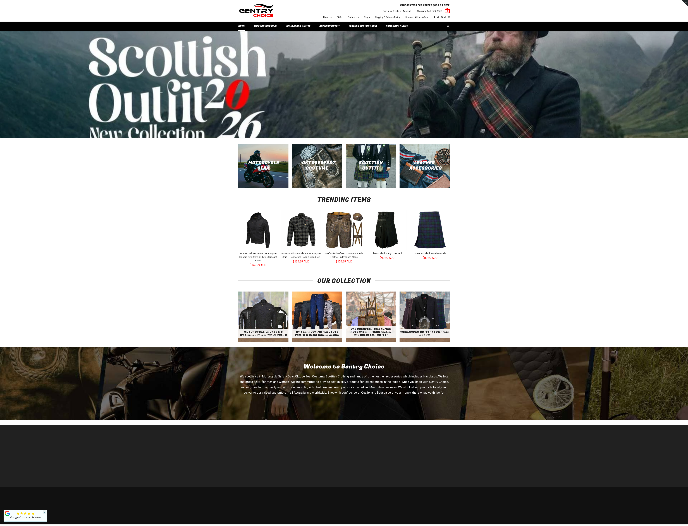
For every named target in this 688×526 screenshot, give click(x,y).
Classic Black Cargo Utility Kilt (387, 253)
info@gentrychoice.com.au (255, 453)
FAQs (339, 17)
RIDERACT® (298, 464)
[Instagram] (449, 17)
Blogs (367, 17)
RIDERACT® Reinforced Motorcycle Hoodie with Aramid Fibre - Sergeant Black (258, 257)
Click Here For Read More (344, 406)
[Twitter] (438, 17)
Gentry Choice (261, 494)
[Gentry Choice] (256, 11)
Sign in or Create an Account (397, 11)
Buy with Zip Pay (300, 459)
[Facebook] (434, 17)
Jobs (294, 475)
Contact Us (353, 17)
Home (295, 443)
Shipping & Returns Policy (387, 17)
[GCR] (7, 513)
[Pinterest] (442, 17)
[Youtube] (445, 17)
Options (259, 247)
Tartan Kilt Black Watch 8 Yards (430, 253)
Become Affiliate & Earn (417, 17)
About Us (327, 17)
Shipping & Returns (423, 494)
